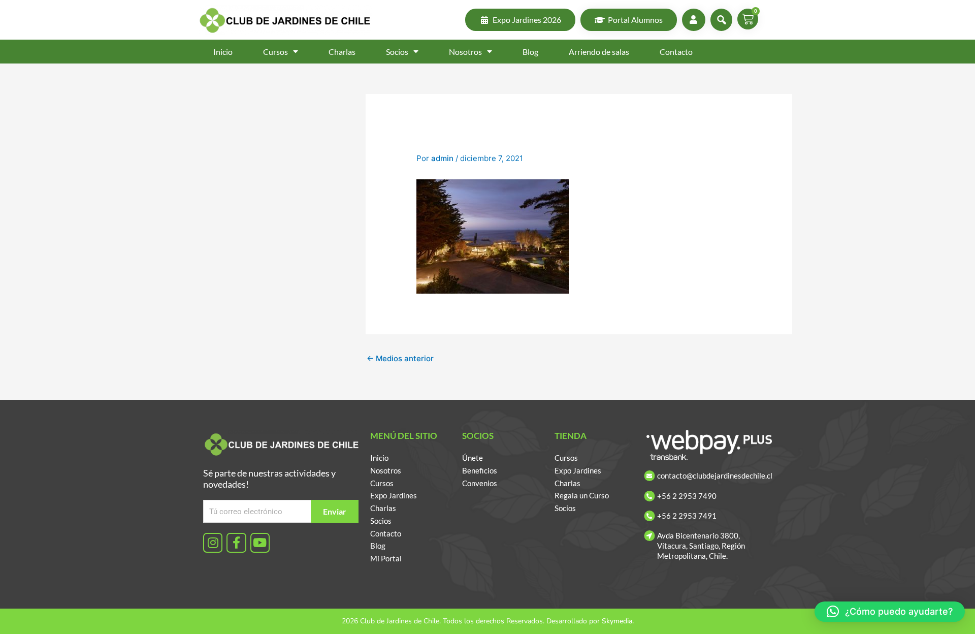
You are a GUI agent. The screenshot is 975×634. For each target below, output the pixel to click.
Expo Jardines (393, 495)
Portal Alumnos (635, 19)
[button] (890, 611)
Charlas (342, 51)
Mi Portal (386, 558)
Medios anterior (400, 358)
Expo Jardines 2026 (527, 19)
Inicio (223, 51)
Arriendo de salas (599, 51)
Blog (530, 51)
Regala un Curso (582, 495)
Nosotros (465, 51)
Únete (472, 457)
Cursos (275, 51)
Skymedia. (618, 621)
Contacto (676, 51)
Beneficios (479, 470)
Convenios (479, 483)
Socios (397, 51)
